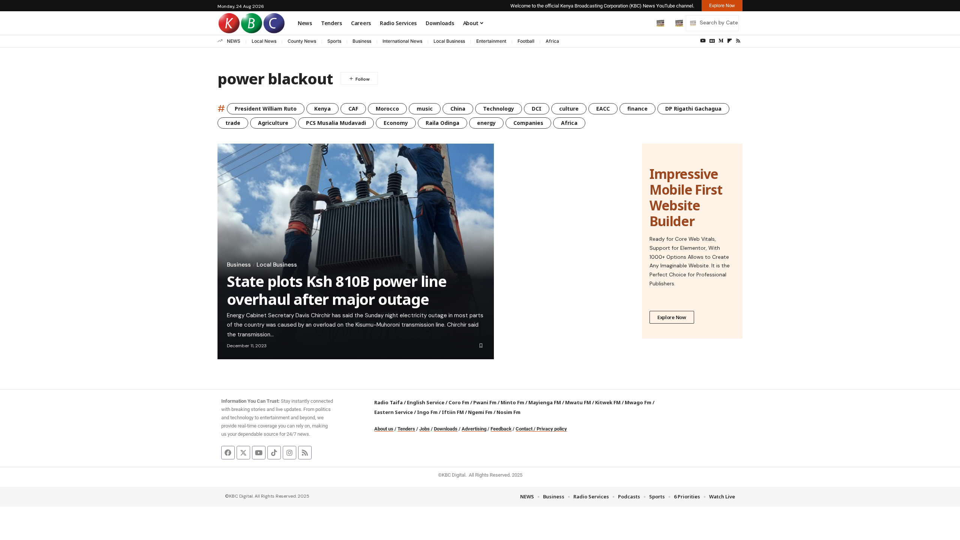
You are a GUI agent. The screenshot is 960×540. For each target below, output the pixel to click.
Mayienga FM (544, 402)
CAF (353, 108)
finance (637, 108)
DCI (537, 108)
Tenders (406, 429)
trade (232, 122)
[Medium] (721, 41)
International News (402, 41)
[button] (644, 22)
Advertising (474, 429)
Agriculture (273, 122)
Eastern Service (393, 412)
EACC (603, 108)
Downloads (446, 429)
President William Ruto (266, 108)
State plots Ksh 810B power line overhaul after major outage (337, 290)
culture (569, 108)
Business (361, 41)
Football (526, 41)
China (457, 108)
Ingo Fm (427, 412)
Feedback (501, 429)
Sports (334, 41)
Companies (528, 122)
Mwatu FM (578, 402)
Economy (396, 122)
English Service (425, 402)
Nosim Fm (507, 412)
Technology (498, 108)
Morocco (387, 108)
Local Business (449, 41)
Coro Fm (458, 402)
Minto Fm (512, 402)
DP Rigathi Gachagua (693, 108)
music (425, 108)
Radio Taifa (388, 402)
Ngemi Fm (480, 412)
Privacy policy (552, 429)
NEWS (233, 41)
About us (383, 429)
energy (486, 122)
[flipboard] (729, 41)
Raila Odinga (442, 122)
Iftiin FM (453, 412)
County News (302, 41)
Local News (264, 41)
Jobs (424, 429)
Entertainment (491, 41)
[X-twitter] (243, 452)
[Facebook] (228, 452)
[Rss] (738, 41)
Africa (552, 41)
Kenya (322, 108)
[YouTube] (703, 41)
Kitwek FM (608, 402)
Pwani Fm (484, 402)
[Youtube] (259, 452)
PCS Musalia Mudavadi (336, 122)
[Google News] (712, 41)
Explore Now (671, 317)
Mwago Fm (638, 402)
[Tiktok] (274, 452)
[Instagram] (289, 452)
